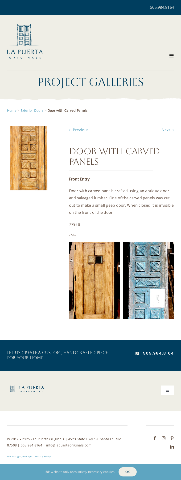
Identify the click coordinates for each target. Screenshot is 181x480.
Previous (81, 130)
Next (166, 130)
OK (127, 472)
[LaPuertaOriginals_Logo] (24, 26)
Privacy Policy (43, 456)
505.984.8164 (162, 7)
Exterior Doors (32, 110)
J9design (27, 456)
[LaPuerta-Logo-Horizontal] (25, 387)
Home (11, 110)
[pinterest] (172, 438)
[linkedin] (172, 447)
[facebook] (155, 438)
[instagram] (163, 438)
